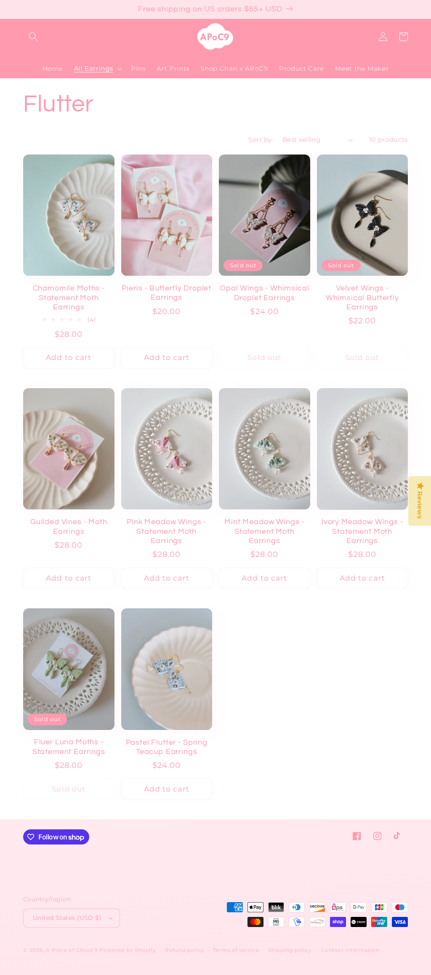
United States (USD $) (67, 918)
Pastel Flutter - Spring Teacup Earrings (167, 747)
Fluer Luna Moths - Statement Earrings (68, 746)
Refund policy (184, 950)
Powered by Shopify (127, 950)
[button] (33, 37)
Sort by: (260, 140)
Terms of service (236, 950)
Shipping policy (290, 950)
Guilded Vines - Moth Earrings (68, 526)
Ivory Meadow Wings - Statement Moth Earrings (362, 531)
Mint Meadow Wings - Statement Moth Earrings (264, 531)
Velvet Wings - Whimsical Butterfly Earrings (362, 297)
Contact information (350, 950)
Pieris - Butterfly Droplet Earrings (166, 292)
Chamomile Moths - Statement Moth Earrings (69, 297)
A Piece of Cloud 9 (72, 950)
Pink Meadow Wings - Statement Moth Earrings (166, 531)
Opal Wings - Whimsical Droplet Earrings (264, 292)
